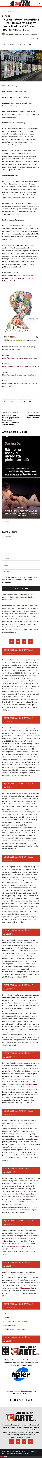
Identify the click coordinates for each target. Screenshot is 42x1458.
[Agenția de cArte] (4, 34)
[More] (30, 44)
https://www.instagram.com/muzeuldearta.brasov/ (20, 366)
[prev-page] (3, 522)
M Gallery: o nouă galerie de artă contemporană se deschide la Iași (21, 472)
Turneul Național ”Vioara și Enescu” (33, 416)
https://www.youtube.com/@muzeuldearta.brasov (20, 375)
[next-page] (7, 522)
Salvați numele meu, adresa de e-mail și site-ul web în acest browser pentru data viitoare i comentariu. (20, 579)
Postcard (11, 12)
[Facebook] (11, 641)
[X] (30, 641)
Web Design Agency (19, 1453)
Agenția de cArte (15, 34)
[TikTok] (24, 641)
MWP (30, 1453)
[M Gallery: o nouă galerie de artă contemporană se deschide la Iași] (21, 456)
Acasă (4, 12)
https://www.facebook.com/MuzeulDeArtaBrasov (20, 358)
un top (32, 660)
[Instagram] (18, 641)
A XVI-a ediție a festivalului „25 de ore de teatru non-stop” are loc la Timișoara (21, 513)
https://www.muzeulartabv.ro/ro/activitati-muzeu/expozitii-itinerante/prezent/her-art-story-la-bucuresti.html (20, 278)
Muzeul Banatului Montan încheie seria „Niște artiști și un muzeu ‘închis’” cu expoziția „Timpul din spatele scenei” (10, 419)
